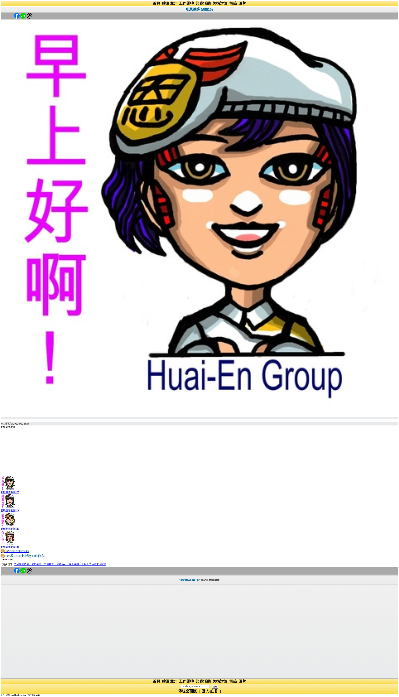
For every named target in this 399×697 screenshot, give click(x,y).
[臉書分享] (17, 15)
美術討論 (220, 3)
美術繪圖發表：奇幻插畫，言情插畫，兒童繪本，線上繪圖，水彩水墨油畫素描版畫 (60, 564)
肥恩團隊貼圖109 (199, 9)
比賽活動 (203, 3)
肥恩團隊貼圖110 (10, 528)
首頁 (156, 3)
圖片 (242, 3)
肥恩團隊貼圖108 (10, 510)
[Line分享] (23, 15)
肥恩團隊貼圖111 (10, 547)
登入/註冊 (210, 691)
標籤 (233, 3)
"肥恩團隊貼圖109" (189, 580)
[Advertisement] (199, 451)
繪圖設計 (169, 3)
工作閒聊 (186, 3)
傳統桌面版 (187, 691)
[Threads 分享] (29, 15)
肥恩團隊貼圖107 (10, 492)
